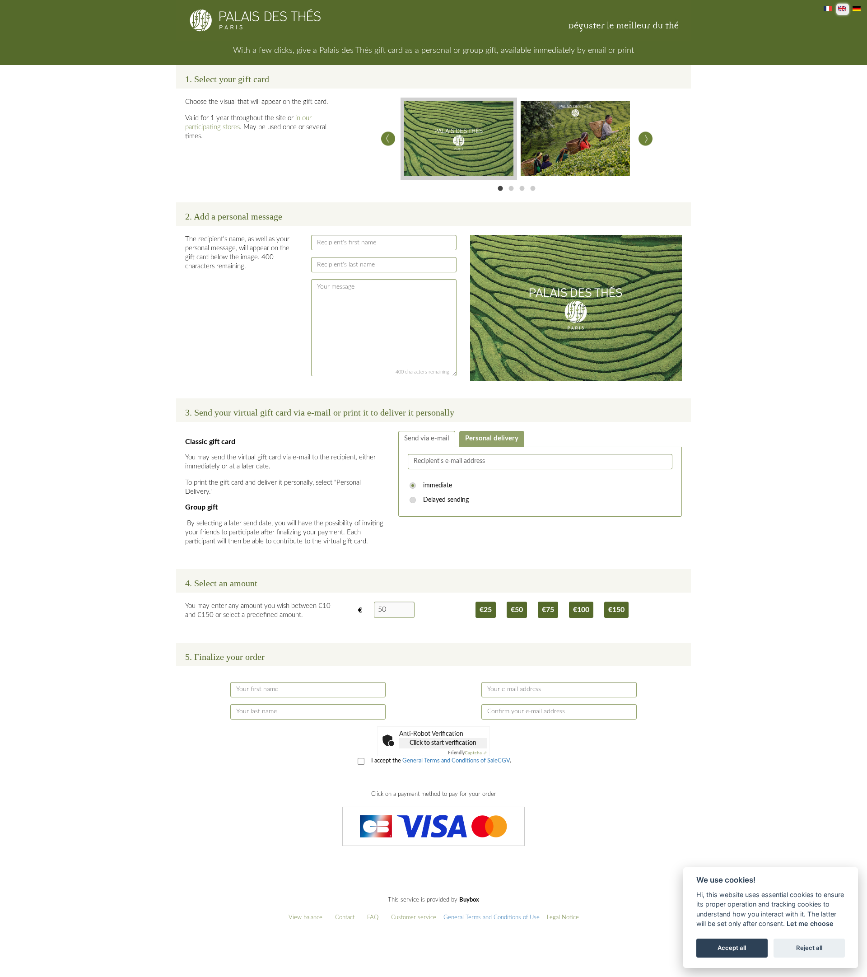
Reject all (809, 948)
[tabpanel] (459, 139)
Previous (388, 139)
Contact (344, 918)
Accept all (732, 948)
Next (645, 139)
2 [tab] (511, 188)
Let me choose (810, 924)
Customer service (413, 918)
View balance (305, 918)
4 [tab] (533, 188)
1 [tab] (500, 188)
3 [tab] (522, 188)
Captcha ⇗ (467, 753)
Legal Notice (563, 918)
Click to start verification (443, 743)
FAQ (372, 918)
